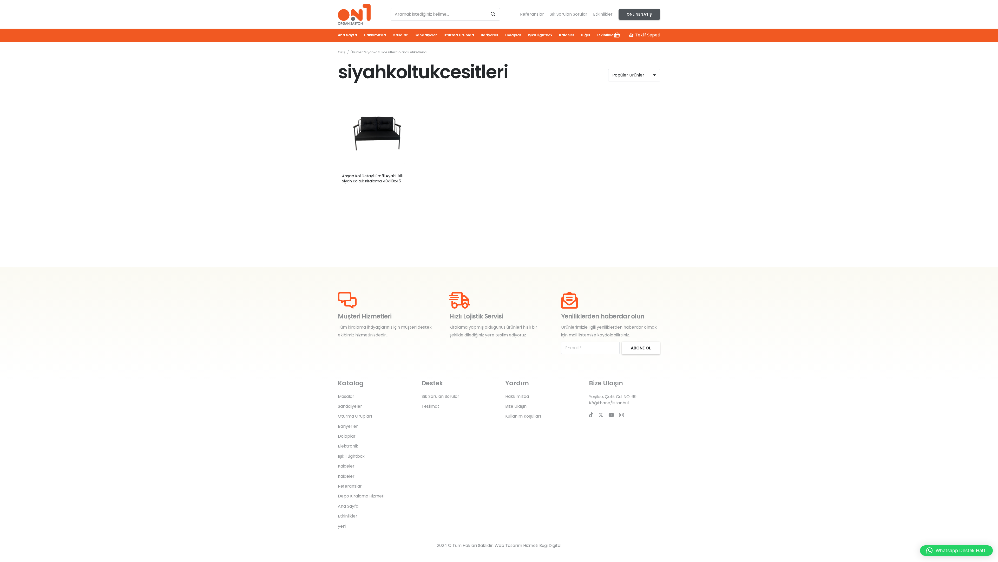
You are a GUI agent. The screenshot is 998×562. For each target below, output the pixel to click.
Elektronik (348, 446)
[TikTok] (591, 414)
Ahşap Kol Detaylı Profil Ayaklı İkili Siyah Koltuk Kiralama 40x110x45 (372, 178)
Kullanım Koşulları (523, 416)
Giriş (341, 52)
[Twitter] (600, 414)
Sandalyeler (350, 406)
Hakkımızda (517, 396)
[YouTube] (611, 414)
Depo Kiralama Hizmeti (361, 496)
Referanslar (532, 14)
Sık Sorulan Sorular (568, 14)
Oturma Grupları (355, 416)
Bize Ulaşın (516, 406)
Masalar (346, 396)
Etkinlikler (603, 14)
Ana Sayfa (348, 506)
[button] (956, 550)
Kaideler (346, 466)
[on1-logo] (354, 14)
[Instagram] (621, 415)
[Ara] (493, 14)
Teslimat (430, 406)
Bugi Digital (550, 545)
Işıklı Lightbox (351, 456)
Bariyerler (348, 426)
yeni (342, 526)
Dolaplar (347, 436)
